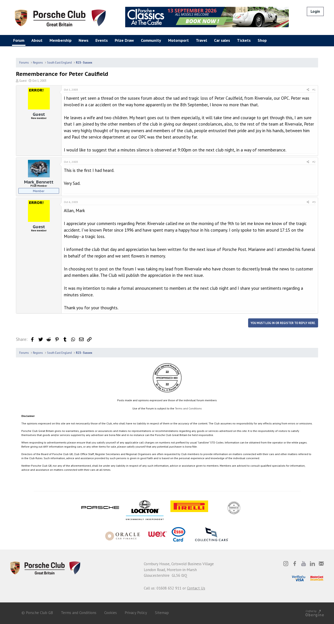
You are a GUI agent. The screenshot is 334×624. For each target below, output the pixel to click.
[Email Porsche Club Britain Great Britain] (321, 563)
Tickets (244, 40)
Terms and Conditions (188, 408)
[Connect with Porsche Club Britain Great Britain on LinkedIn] (312, 563)
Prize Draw (124, 40)
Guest (23, 81)
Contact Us (196, 588)
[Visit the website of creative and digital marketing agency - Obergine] (315, 613)
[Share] (308, 89)
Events (101, 40)
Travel (201, 40)
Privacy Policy (136, 612)
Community (151, 40)
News (83, 40)
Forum (18, 40)
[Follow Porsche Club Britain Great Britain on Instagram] (285, 563)
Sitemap (162, 612)
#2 (314, 161)
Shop (262, 40)
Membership (61, 40)
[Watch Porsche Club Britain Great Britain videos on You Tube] (303, 563)
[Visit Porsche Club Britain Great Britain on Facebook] (294, 563)
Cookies (110, 612)
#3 (314, 202)
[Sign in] (315, 11)
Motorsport (178, 40)
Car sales (222, 40)
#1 (314, 89)
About (36, 40)
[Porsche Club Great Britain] (60, 17)
